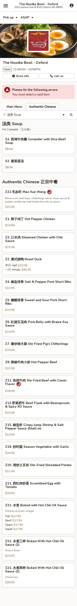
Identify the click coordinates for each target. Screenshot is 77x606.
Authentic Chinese (42, 107)
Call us (58, 76)
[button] (38, 144)
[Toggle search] (71, 114)
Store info (22, 76)
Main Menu (14, 107)
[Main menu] (5, 5)
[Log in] (72, 5)
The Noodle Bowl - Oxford (38, 4)
